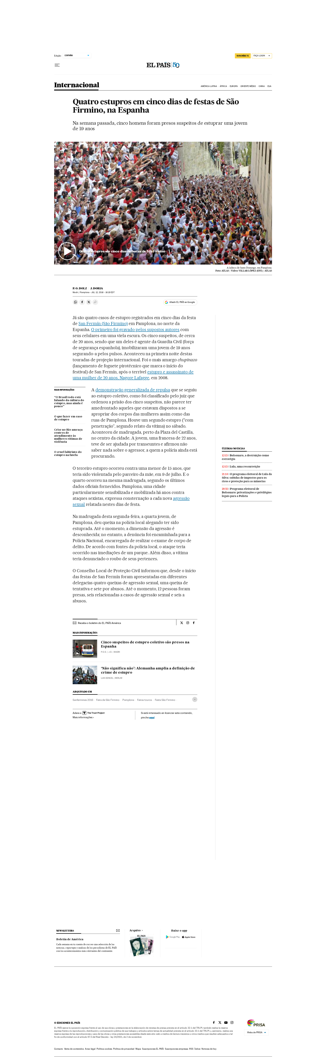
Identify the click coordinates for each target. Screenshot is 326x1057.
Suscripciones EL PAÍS (153, 1049)
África (223, 86)
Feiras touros (144, 699)
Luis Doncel (107, 678)
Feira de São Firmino (107, 699)
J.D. (110, 652)
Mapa (138, 1049)
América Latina (209, 86)
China (262, 86)
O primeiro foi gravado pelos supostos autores (135, 329)
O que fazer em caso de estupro (68, 418)
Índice (197, 1049)
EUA (269, 86)
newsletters (65, 930)
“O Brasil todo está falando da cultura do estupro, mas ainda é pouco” (69, 402)
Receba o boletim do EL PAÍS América (99, 622)
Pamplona (128, 699)
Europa (234, 86)
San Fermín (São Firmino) (103, 323)
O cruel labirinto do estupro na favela (68, 454)
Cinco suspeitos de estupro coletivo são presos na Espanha (145, 644)
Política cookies (104, 1049)
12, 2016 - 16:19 (102, 292)
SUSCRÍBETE (243, 55)
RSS (191, 1049)
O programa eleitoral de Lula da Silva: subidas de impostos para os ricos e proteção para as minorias (247, 477)
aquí (152, 717)
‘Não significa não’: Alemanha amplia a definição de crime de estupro (148, 670)
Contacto (58, 1049)
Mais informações (82, 717)
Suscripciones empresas (176, 1049)
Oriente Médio (248, 86)
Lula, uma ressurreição (245, 466)
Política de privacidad (123, 1049)
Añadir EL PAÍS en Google (182, 302)
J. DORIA (96, 288)
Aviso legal (90, 1049)
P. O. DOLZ (80, 288)
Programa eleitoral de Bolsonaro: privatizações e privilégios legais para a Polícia (247, 492)
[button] (163, 203)
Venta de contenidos (74, 1049)
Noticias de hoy (208, 1049)
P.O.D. (104, 652)
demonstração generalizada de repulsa (132, 389)
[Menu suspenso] (57, 65)
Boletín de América (69, 939)
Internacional (76, 85)
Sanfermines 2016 (83, 699)
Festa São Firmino (165, 699)
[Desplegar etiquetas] (194, 699)
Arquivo (135, 930)
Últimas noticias (233, 448)
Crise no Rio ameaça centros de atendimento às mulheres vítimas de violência (68, 436)
